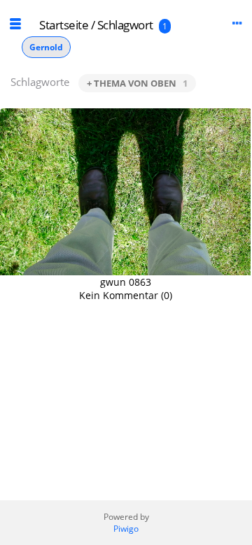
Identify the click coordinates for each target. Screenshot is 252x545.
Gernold (46, 47)
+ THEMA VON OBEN (137, 83)
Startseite (63, 25)
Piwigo (126, 529)
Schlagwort (125, 25)
